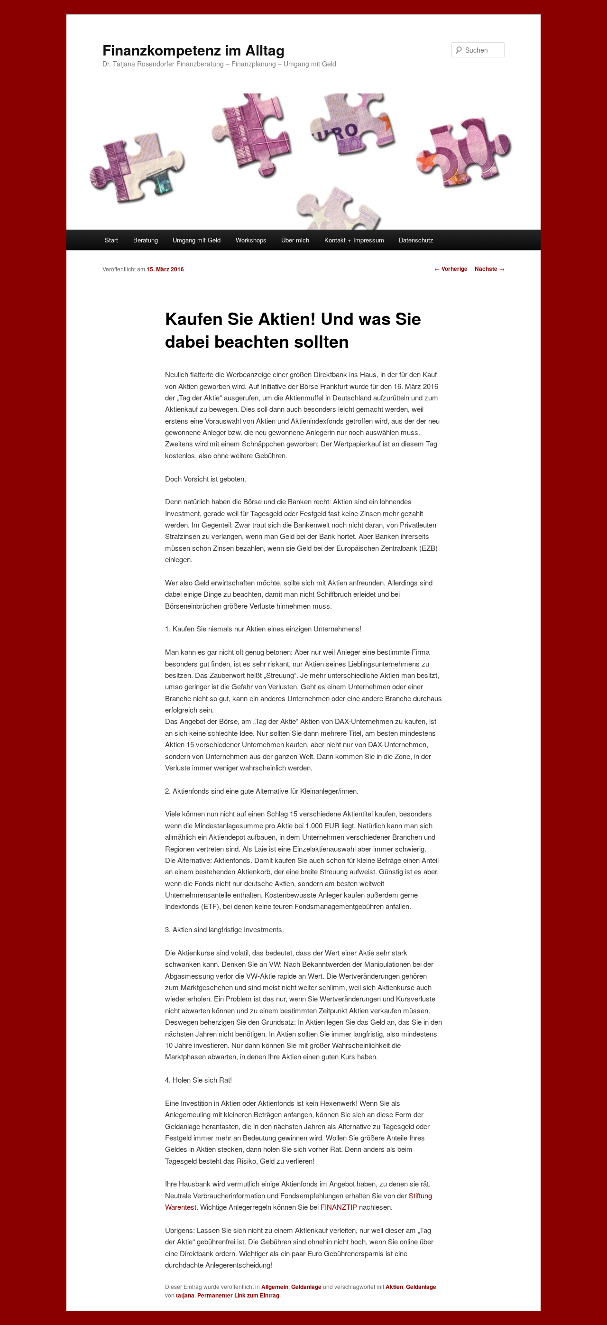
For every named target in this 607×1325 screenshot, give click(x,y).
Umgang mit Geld (197, 239)
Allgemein (274, 1286)
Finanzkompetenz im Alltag (193, 49)
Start (111, 239)
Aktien (394, 1286)
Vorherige (451, 268)
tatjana (185, 1295)
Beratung (145, 239)
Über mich (295, 239)
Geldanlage (306, 1286)
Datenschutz (416, 239)
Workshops (251, 239)
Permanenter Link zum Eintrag (238, 1295)
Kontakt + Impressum (354, 239)
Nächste (490, 268)
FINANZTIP (340, 1207)
